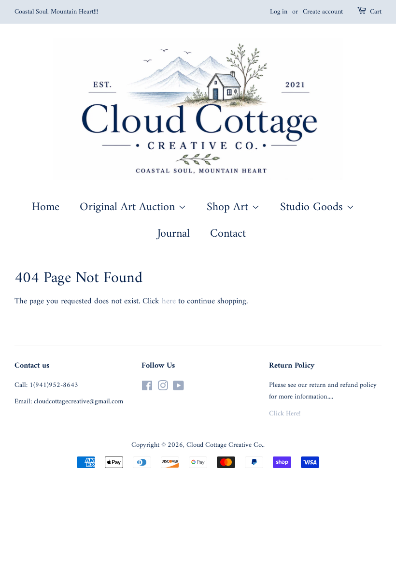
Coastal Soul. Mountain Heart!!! (56, 12)
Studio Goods (313, 207)
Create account (323, 12)
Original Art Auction (129, 207)
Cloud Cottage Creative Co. (224, 445)
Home (45, 207)
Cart (376, 12)
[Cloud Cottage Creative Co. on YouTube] (178, 388)
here (169, 301)
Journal (173, 234)
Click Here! (284, 414)
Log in (278, 12)
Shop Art (229, 207)
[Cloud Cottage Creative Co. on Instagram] (162, 388)
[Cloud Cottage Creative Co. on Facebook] (147, 388)
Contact (228, 234)
